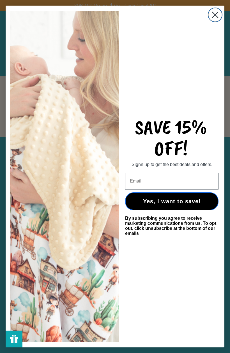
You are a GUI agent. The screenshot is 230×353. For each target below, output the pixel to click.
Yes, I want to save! (172, 201)
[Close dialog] (215, 15)
